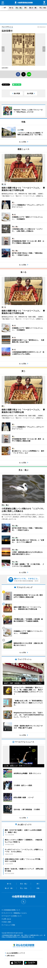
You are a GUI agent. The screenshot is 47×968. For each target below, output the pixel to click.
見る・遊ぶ (19, 7)
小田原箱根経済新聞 (23, 2)
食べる (11, 7)
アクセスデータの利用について (12, 916)
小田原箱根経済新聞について (11, 910)
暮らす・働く (33, 7)
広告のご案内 (7, 922)
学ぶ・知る (43, 7)
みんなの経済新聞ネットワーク (23, 945)
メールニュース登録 (9, 925)
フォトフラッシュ (7, 27)
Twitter (23, 901)
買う (25, 7)
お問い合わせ (7, 919)
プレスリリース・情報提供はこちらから (15, 913)
